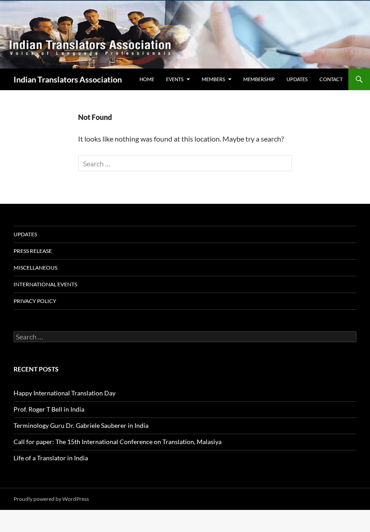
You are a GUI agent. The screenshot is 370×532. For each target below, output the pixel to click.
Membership (259, 79)
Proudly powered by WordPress (51, 498)
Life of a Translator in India (51, 458)
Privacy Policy (35, 301)
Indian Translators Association (68, 79)
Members (213, 79)
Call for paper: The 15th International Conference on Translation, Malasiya (118, 441)
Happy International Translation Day (65, 393)
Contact (330, 79)
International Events (45, 284)
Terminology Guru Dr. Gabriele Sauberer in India (81, 425)
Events (175, 79)
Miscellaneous (35, 267)
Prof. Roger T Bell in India (49, 409)
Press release (33, 251)
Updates (297, 79)
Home (146, 79)
